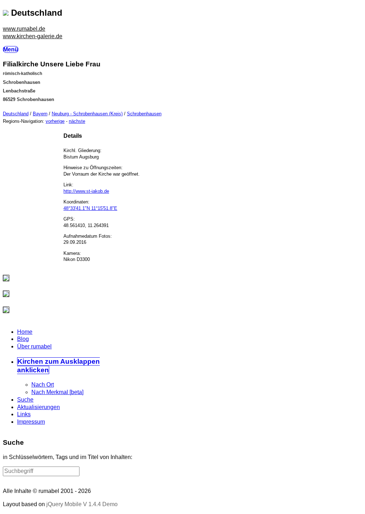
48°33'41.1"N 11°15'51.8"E (90, 208)
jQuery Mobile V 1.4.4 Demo (82, 504)
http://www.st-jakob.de (86, 191)
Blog (23, 339)
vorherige (55, 121)
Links (24, 414)
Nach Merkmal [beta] (57, 392)
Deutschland (16, 113)
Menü (10, 49)
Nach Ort (42, 385)
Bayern (40, 113)
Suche (25, 400)
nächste (77, 121)
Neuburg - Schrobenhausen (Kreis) (87, 113)
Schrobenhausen (144, 113)
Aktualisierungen (38, 407)
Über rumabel (34, 346)
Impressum (31, 422)
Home (24, 332)
